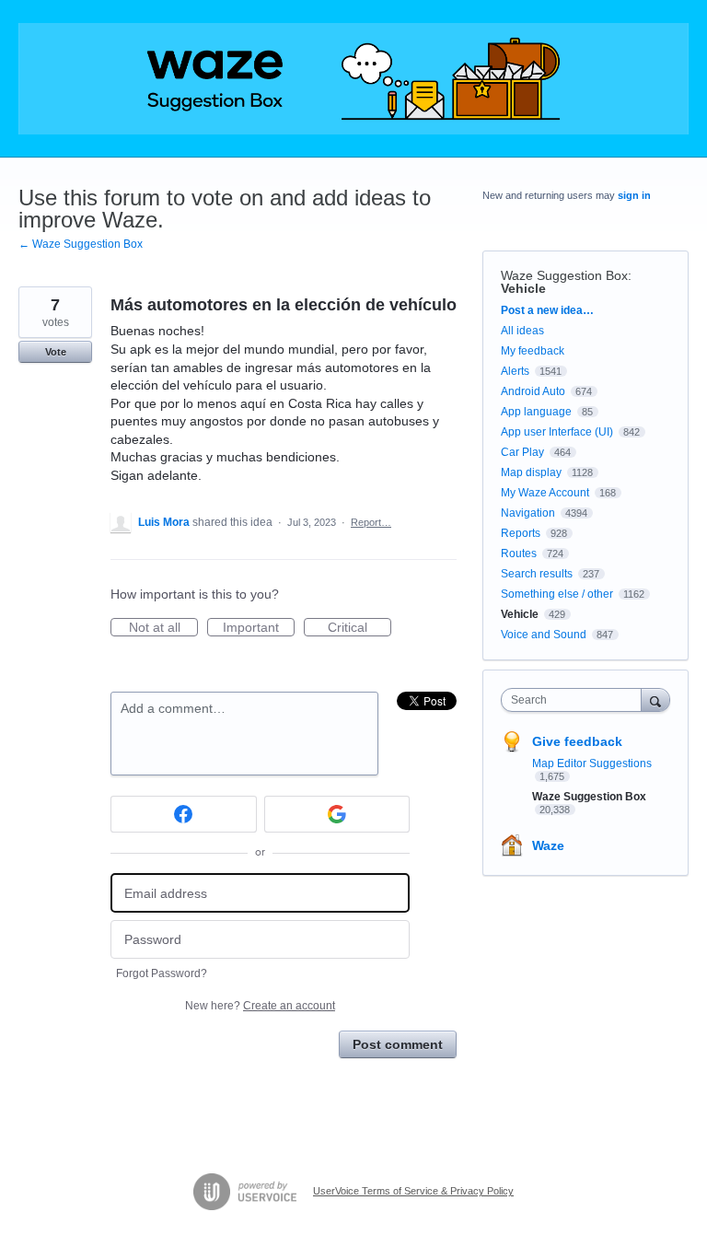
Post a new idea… (547, 310)
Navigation (528, 513)
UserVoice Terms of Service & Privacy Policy (413, 1190)
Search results (537, 573)
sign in (634, 195)
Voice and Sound (543, 634)
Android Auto (533, 391)
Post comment (398, 1044)
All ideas (522, 330)
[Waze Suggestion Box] (353, 78)
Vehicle (523, 288)
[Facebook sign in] (183, 814)
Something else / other (557, 594)
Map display (531, 472)
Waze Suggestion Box (564, 275)
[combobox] (575, 699)
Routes (519, 553)
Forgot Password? (161, 973)
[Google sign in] (337, 814)
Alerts (515, 371)
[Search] (655, 699)
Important (259, 628)
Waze (548, 845)
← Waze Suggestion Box (80, 244)
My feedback (532, 350)
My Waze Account (545, 492)
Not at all (163, 628)
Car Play (522, 452)
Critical (359, 628)
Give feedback (577, 741)
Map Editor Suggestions (592, 763)
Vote (55, 351)
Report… (371, 522)
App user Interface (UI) (557, 431)
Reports (520, 533)
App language (536, 411)
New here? (260, 1005)
